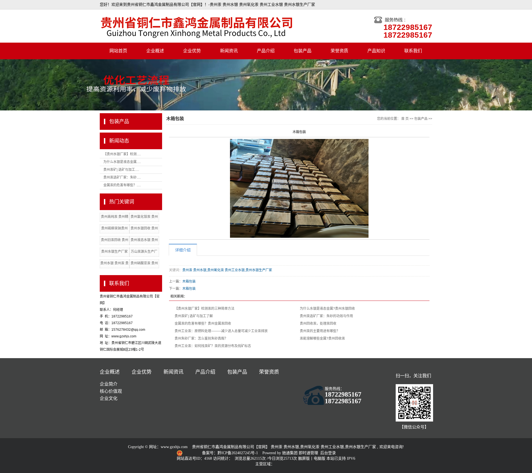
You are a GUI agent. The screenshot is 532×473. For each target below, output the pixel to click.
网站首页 (118, 50)
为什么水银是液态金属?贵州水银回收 (327, 309)
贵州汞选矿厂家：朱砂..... (122, 177)
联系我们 (413, 50)
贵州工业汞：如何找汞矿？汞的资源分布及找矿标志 (213, 346)
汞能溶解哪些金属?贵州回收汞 (322, 338)
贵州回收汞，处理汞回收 (318, 323)
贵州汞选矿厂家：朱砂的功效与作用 (326, 316)
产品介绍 (266, 50)
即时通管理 (308, 453)
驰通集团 (290, 453)
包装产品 (302, 50)
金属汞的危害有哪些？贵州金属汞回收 (203, 323)
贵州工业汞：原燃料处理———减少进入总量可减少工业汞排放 (221, 331)
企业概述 (155, 50)
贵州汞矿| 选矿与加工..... (121, 170)
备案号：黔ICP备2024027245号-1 (230, 453)
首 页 (405, 119)
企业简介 (108, 384)
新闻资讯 (229, 50)
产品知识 (376, 50)
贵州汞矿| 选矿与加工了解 (194, 316)
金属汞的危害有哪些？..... (122, 185)
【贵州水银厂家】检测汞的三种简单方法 (204, 309)
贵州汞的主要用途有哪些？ (320, 331)
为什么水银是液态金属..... (122, 162)
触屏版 (304, 458)
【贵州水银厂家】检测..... (122, 154)
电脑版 (319, 458)
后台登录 (328, 453)
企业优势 (192, 50)
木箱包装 (189, 281)
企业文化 (108, 398)
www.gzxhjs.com (174, 447)
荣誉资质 (339, 50)
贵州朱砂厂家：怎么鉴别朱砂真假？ (201, 338)
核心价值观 (111, 391)
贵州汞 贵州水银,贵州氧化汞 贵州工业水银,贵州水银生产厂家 (227, 270)
